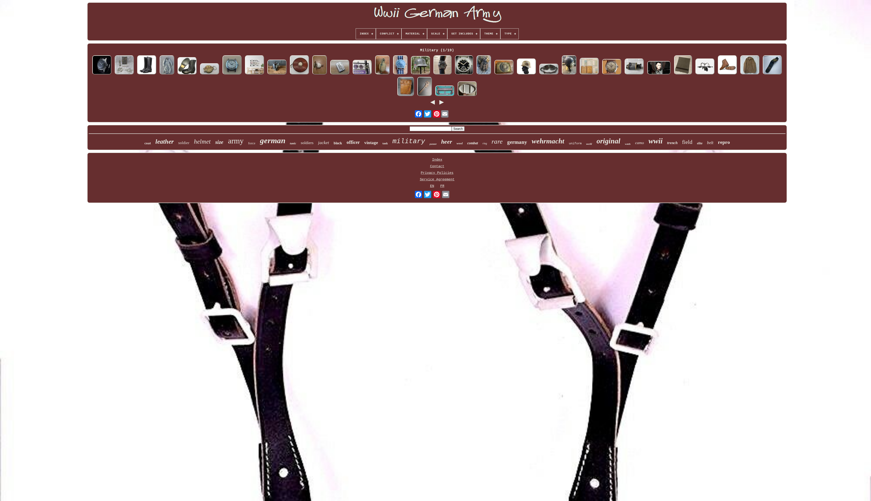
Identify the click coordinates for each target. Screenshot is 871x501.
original (608, 141)
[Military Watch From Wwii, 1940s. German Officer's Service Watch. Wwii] (320, 65)
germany (517, 142)
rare (497, 141)
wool (460, 143)
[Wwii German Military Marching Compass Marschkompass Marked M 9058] (209, 69)
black (338, 143)
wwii (655, 141)
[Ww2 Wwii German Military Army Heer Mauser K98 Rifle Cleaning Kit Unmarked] (124, 65)
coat (147, 143)
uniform (575, 143)
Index (437, 160)
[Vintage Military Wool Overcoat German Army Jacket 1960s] (167, 65)
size (219, 142)
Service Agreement (437, 180)
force (251, 143)
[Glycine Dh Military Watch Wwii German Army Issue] (400, 65)
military (408, 141)
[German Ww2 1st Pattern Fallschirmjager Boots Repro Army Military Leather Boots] (187, 66)
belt (710, 142)
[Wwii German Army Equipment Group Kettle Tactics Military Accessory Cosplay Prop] (705, 67)
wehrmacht (548, 141)
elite (699, 143)
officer (353, 142)
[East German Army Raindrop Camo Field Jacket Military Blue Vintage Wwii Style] (750, 65)
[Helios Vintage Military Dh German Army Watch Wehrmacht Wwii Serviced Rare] (464, 65)
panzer (433, 143)
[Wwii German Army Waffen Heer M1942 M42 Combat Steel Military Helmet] (526, 67)
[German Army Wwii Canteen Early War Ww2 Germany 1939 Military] (484, 65)
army (236, 141)
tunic (293, 143)
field (687, 142)
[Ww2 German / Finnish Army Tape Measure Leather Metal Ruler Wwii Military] (299, 65)
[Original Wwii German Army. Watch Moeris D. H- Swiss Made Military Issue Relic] (362, 67)
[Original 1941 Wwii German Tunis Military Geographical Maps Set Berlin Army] (589, 66)
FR (442, 186)
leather (164, 141)
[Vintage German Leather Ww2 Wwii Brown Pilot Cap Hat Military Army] (569, 65)
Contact (437, 166)
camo (639, 142)
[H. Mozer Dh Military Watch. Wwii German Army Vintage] (612, 67)
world (589, 143)
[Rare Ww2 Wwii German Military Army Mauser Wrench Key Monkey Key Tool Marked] (425, 87)
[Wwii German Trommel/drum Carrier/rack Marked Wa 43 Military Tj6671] (445, 91)
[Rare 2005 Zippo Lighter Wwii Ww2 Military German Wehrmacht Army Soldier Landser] (340, 67)
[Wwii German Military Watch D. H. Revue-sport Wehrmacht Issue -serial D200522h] (442, 65)
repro (724, 142)
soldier (183, 143)
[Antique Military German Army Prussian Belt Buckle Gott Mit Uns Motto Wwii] (504, 67)
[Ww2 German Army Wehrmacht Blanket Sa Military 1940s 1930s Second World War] (683, 65)
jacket (323, 142)
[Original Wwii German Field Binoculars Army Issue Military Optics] (634, 67)
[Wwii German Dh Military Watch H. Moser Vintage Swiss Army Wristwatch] (232, 65)
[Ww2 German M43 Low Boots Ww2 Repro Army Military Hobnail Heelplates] (727, 65)
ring (484, 143)
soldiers (307, 142)
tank (385, 143)
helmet (202, 141)
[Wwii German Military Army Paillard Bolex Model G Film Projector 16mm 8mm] (277, 67)
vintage (371, 142)
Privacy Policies (437, 173)
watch (628, 144)
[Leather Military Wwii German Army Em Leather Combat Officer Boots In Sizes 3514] (147, 65)
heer (446, 141)
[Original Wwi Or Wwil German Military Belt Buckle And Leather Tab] (772, 65)
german (272, 140)
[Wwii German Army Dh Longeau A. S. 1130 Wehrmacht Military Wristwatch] (102, 65)
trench (672, 143)
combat (472, 143)
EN (432, 186)
